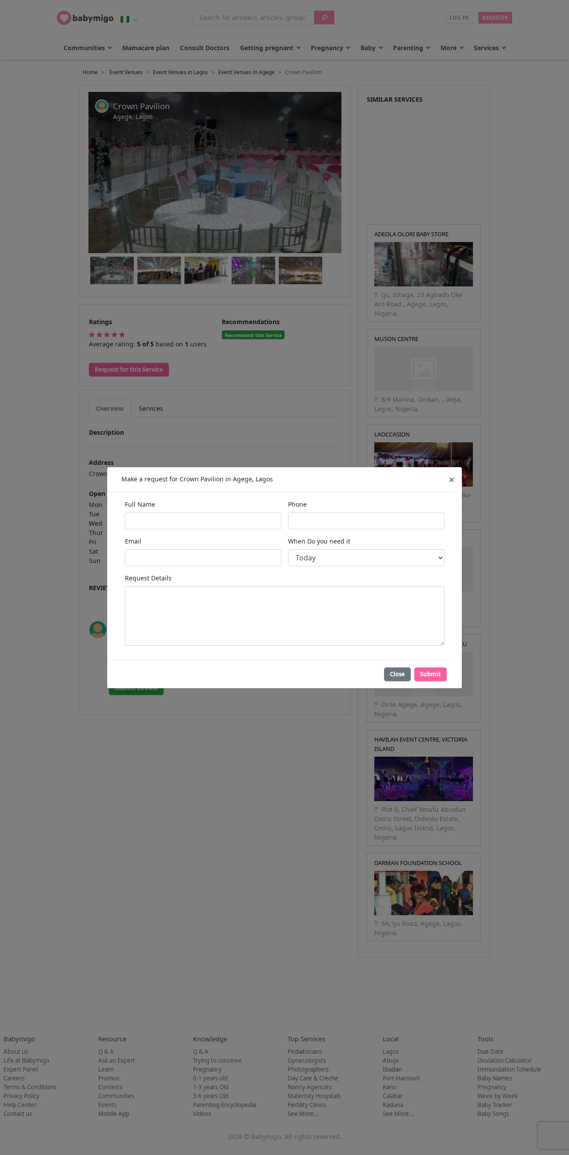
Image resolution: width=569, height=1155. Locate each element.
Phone (297, 504)
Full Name (140, 504)
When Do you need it (319, 541)
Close (397, 674)
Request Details (148, 578)
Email (133, 541)
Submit (430, 674)
